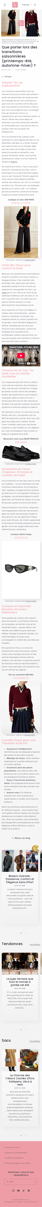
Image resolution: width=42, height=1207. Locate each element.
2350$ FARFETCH (21, 678)
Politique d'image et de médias (17, 1163)
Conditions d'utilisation (14, 1158)
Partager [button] (8, 77)
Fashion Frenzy (24, 1199)
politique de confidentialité (15, 1153)
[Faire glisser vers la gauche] (15, 933)
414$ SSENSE (21, 442)
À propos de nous (11, 1147)
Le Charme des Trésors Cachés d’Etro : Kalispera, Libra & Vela (19, 1080)
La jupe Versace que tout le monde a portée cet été (19, 982)
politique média (30, 260)
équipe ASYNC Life (31, 1202)
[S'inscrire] (34, 1181)
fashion (14, 162)
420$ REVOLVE (21, 537)
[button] (4, 4)
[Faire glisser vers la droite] (26, 933)
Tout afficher (35, 945)
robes (4, 293)
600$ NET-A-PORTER (21, 203)
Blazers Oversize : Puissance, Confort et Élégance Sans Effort (20, 879)
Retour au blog (22, 838)
